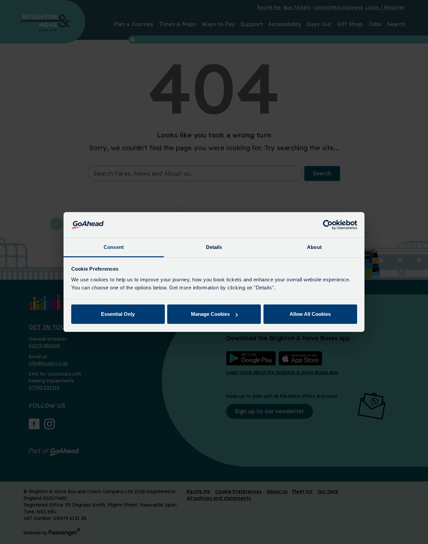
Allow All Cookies (310, 314)
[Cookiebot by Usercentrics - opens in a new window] (328, 225)
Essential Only (118, 314)
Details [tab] (214, 247)
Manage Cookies (210, 314)
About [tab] (314, 247)
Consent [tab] (114, 247)
